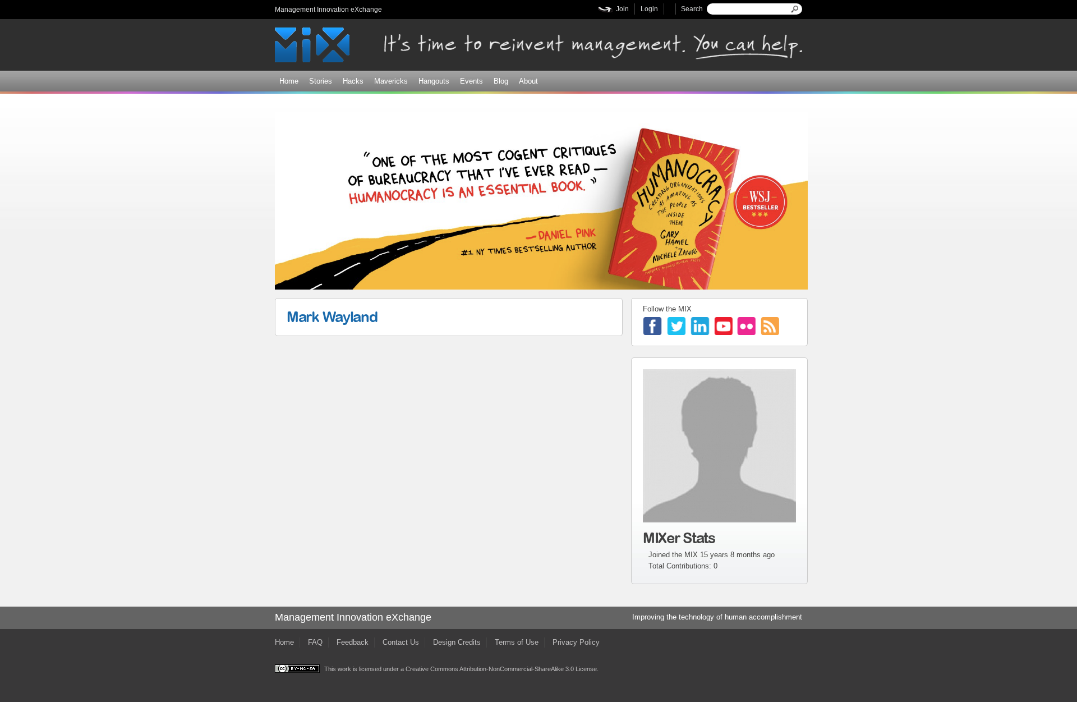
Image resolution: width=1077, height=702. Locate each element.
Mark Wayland (332, 316)
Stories (320, 81)
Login (649, 9)
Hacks (353, 81)
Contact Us (401, 642)
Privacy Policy (576, 642)
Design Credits (457, 642)
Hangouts (433, 81)
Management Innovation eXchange (328, 9)
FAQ (315, 642)
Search (692, 9)
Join (622, 9)
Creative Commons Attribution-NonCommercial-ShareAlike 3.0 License (501, 669)
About (528, 81)
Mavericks (391, 81)
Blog (501, 81)
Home (288, 81)
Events (471, 81)
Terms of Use (516, 642)
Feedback (353, 642)
